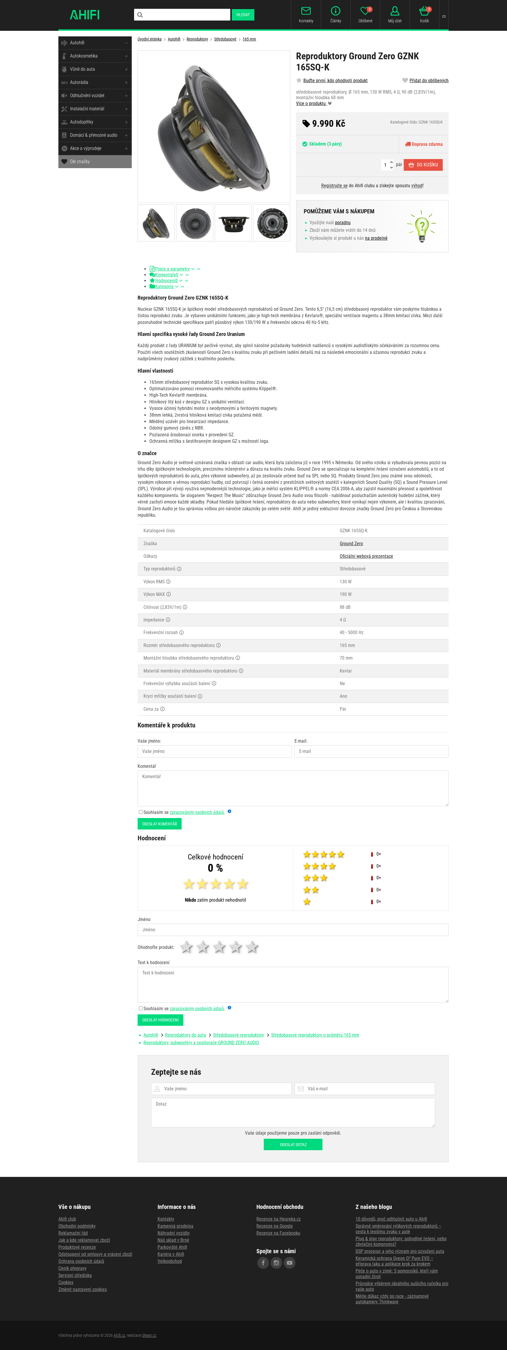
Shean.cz (149, 1335)
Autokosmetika (84, 56)
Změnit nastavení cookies (82, 1289)
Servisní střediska (75, 1275)
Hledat (243, 14)
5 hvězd (252, 947)
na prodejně (376, 238)
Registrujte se (334, 185)
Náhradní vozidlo (174, 1233)
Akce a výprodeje (85, 148)
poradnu (343, 222)
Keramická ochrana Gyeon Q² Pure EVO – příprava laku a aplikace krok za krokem (394, 1261)
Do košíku (427, 165)
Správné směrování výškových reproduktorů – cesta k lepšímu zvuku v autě (398, 1228)
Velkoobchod (170, 1261)
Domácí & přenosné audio (93, 135)
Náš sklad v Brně (173, 1240)
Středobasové (225, 39)
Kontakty (166, 1219)
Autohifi (77, 42)
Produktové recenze (77, 1247)
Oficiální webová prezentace (366, 556)
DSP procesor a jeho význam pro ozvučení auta (400, 1251)
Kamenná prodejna (175, 1226)
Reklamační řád (73, 1233)
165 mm (249, 39)
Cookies (65, 1282)
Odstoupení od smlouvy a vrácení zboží (95, 1254)
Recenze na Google (274, 1226)
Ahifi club (67, 1219)
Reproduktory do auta (185, 1035)
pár (398, 164)
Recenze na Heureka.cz (278, 1219)
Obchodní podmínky (77, 1226)
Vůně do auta (82, 69)
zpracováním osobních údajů (197, 812)
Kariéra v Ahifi (171, 1254)
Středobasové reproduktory (238, 1035)
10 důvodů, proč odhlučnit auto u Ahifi (391, 1219)
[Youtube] (289, 1263)
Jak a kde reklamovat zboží (84, 1240)
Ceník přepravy (72, 1268)
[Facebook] (263, 1263)
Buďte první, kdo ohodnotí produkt (335, 80)
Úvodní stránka (150, 39)
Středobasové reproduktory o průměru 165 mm (315, 1035)
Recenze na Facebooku (278, 1233)
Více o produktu (311, 103)
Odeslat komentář (159, 824)
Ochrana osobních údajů (81, 1261)
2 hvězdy (203, 947)
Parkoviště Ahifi (172, 1247)
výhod (416, 185)
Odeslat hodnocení (160, 1020)
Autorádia (79, 82)
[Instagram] (276, 1263)
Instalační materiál (87, 108)
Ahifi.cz (119, 1335)
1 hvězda (187, 947)
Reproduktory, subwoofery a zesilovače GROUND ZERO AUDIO (201, 1042)
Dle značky (80, 161)
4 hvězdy (236, 947)
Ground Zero (351, 543)
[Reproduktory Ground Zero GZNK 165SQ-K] (214, 126)
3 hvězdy (220, 947)
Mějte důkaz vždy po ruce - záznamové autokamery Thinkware (392, 1299)
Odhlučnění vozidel (87, 95)
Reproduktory (197, 39)
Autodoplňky (81, 122)
